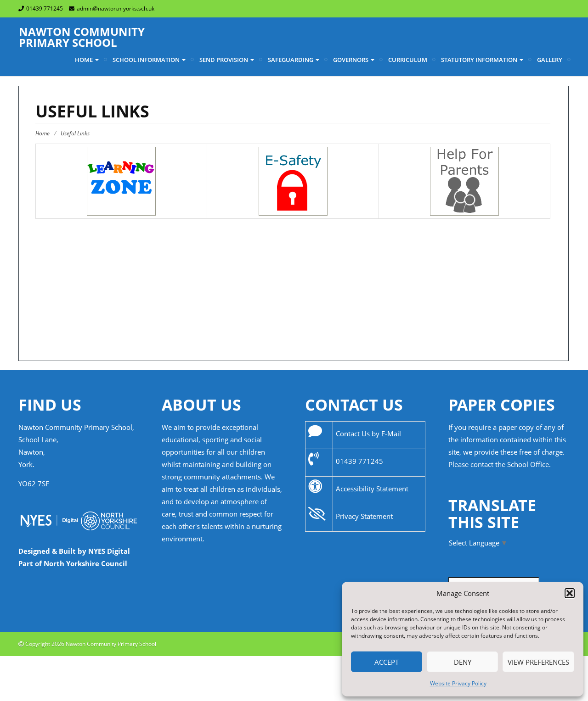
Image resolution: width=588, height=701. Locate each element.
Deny (462, 662)
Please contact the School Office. (499, 464)
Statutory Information (480, 60)
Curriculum (407, 60)
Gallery (549, 60)
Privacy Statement (364, 516)
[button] (569, 593)
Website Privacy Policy (458, 683)
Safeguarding (291, 60)
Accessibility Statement (372, 488)
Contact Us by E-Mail (368, 433)
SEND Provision (224, 60)
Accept (386, 662)
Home (84, 60)
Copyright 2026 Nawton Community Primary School (90, 644)
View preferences (538, 662)
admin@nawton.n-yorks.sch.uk (115, 8)
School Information (147, 60)
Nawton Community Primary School (82, 37)
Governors (351, 60)
